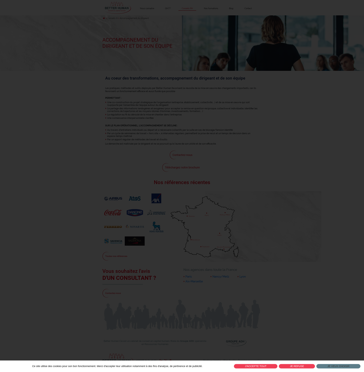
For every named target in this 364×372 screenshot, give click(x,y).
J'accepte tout (255, 366)
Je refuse (297, 366)
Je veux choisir (338, 366)
